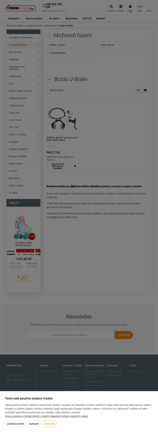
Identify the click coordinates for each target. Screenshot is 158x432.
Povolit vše (49, 424)
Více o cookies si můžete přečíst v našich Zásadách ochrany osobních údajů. (46, 416)
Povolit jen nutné (15, 424)
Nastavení (34, 424)
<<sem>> (96, 408)
